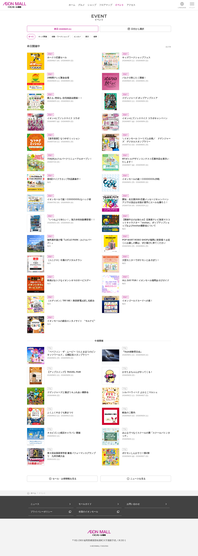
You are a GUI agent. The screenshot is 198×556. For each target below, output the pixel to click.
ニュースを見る (138, 478)
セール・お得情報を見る (64, 478)
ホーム (33, 493)
